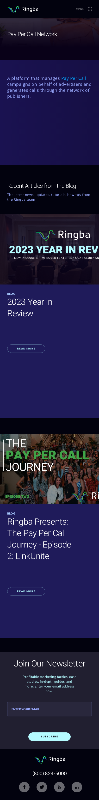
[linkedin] (77, 787)
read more (26, 348)
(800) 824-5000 (49, 773)
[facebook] (24, 787)
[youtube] (59, 787)
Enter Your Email (26, 709)
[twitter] (42, 787)
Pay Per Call (73, 78)
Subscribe (49, 736)
